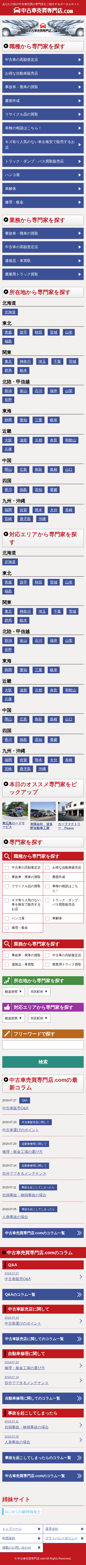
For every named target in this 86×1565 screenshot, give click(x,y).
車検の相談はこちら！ (65, 888)
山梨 (68, 391)
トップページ (12, 1529)
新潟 (8, 391)
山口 (68, 469)
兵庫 (8, 449)
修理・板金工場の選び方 (22, 1152)
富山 (23, 391)
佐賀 (23, 510)
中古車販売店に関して (35, 1122)
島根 (53, 469)
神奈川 (25, 361)
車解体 (57, 918)
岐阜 (53, 420)
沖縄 (42, 519)
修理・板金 (20, 927)
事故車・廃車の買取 (26, 877)
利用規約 (8, 1538)
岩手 (23, 332)
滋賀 (23, 440)
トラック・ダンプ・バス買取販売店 (66, 902)
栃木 (23, 370)
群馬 (8, 370)
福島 (8, 341)
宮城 (53, 332)
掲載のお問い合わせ (16, 1547)
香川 (8, 490)
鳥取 (38, 469)
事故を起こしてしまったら (38, 1187)
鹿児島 (25, 519)
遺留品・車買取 (23, 964)
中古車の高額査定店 (26, 867)
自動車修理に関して (34, 1143)
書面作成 (58, 877)
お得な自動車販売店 (66, 867)
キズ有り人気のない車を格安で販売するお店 (26, 904)
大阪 (8, 440)
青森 (8, 332)
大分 (53, 510)
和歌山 (70, 440)
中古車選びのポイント (20, 1130)
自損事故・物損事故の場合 (24, 1195)
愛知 (23, 420)
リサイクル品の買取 (26, 886)
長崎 (68, 510)
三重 (38, 420)
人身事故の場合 (15, 1217)
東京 (8, 361)
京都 (38, 440)
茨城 (72, 361)
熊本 (38, 510)
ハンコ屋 (18, 918)
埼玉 (42, 361)
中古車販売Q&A (15, 1108)
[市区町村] (39, 991)
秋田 (38, 332)
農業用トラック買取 (66, 964)
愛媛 (53, 490)
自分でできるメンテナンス (24, 1173)
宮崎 (8, 519)
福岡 (8, 510)
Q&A (25, 1100)
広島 (23, 469)
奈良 (53, 440)
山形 (68, 332)
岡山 (8, 469)
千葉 (57, 361)
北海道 (10, 312)
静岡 (8, 420)
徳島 (23, 490)
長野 (8, 400)
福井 (53, 391)
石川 (38, 391)
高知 (38, 490)
